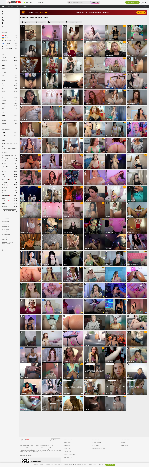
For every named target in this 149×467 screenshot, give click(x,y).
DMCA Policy (67, 448)
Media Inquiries (5, 226)
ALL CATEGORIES (10, 210)
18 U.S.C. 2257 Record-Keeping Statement (7, 243)
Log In (144, 2)
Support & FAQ (5, 219)
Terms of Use (5, 231)
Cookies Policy (67, 451)
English (54, 439)
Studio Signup (5, 237)
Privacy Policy (5, 229)
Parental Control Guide (69, 454)
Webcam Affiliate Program (98, 448)
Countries (40, 22)
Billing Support (5, 221)
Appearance (27, 22)
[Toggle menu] (3, 2)
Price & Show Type (55, 22)
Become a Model (6, 234)
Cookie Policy (92, 464)
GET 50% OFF (141, 12)
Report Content (5, 224)
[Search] (88, 2)
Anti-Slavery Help (68, 457)
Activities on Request (73, 22)
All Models (4, 239)
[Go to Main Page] (14, 2)
